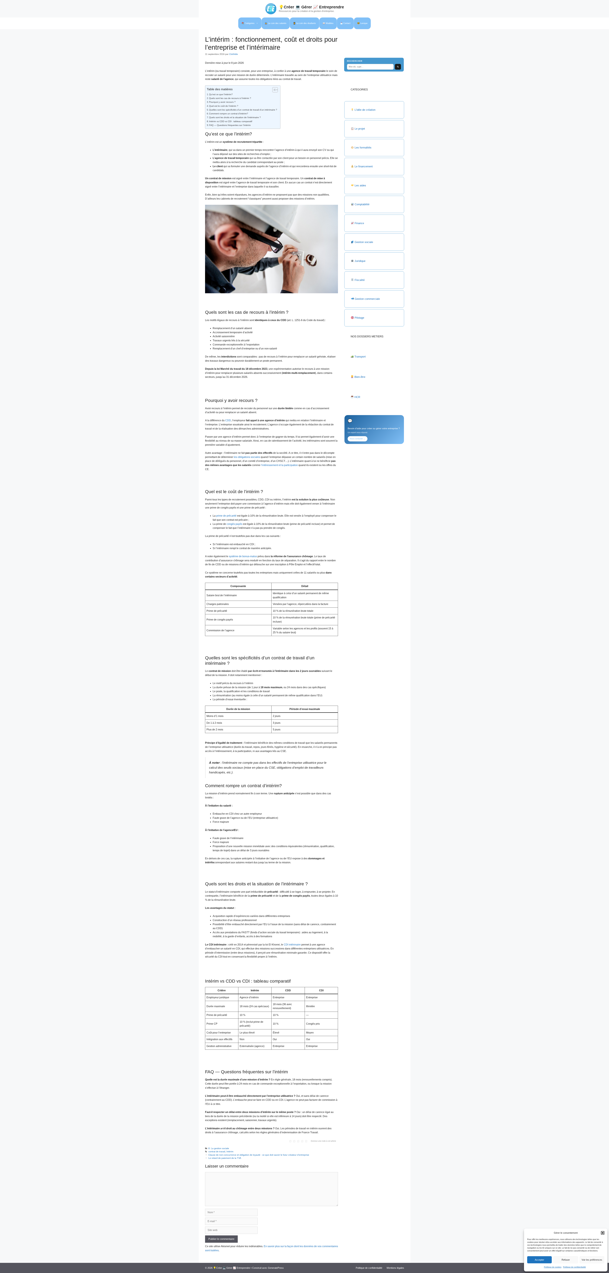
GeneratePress (276, 1267)
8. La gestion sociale (218, 1148)
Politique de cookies (552, 1267)
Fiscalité (360, 280)
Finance (359, 223)
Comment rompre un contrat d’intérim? (228, 113)
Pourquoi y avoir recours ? (222, 102)
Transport (360, 356)
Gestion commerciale (367, 298)
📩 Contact (345, 23)
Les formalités (363, 147)
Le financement (364, 166)
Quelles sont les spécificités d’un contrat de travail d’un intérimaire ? (243, 109)
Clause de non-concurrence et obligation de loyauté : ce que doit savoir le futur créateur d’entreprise (258, 1155)
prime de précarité (226, 515)
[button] (602, 1232)
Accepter (539, 1259)
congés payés (234, 524)
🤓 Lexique (362, 23)
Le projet (360, 128)
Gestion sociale (364, 242)
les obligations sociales (247, 457)
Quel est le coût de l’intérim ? (223, 106)
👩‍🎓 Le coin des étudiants (304, 23)
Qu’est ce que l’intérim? (221, 94)
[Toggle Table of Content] (273, 89)
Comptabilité (362, 204)
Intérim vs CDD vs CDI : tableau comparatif (230, 121)
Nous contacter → (357, 439)
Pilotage (359, 317)
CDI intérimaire (292, 944)
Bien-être (359, 376)
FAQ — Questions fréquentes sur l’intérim (230, 125)
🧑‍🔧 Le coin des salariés (275, 23)
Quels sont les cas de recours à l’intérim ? (230, 98)
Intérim (229, 1151)
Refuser (566, 1259)
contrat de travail (216, 1151)
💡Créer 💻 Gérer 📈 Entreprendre (311, 7)
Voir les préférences (592, 1259)
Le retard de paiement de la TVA (224, 1158)
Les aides (360, 185)
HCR (357, 397)
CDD (228, 420)
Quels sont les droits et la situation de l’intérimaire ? (235, 117)
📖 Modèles (328, 23)
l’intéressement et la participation (279, 465)
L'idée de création (364, 109)
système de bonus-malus (243, 556)
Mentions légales (395, 1267)
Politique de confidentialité (574, 1267)
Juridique (360, 260)
